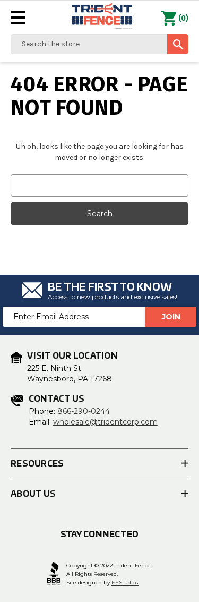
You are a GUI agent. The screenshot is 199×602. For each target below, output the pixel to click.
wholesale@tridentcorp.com (105, 422)
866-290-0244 (83, 411)
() (183, 18)
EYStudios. (125, 582)
